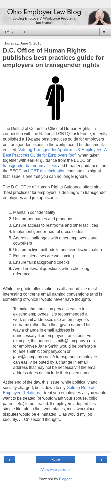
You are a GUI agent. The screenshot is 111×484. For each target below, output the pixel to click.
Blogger (65, 479)
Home (55, 459)
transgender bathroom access (30, 166)
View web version (55, 469)
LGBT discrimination (47, 171)
